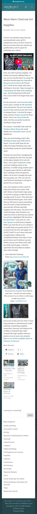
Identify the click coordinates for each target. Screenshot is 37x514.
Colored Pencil (9, 442)
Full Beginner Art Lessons (13, 452)
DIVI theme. (26, 506)
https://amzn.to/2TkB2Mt (19, 257)
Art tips (22, 30)
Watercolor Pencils (11, 491)
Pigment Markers (10, 472)
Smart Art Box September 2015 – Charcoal (9, 369)
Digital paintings (10, 449)
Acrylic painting (10, 426)
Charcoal (7, 439)
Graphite (7, 455)
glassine (22, 163)
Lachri (7, 30)
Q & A (6, 475)
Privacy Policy (18, 511)
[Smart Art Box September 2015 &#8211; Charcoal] (10, 363)
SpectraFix (10, 220)
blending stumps (10, 141)
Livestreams (8, 462)
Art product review (11, 429)
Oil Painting (8, 465)
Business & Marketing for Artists (16, 436)
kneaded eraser (19, 132)
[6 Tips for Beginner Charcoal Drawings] (24, 363)
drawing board (10, 91)
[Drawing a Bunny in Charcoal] (10, 385)
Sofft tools (24, 141)
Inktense (7, 459)
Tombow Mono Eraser (12, 129)
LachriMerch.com (21, 301)
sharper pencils (20, 115)
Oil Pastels (7, 469)
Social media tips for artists (14, 479)
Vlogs (6, 488)
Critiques (7, 446)
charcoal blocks (23, 117)
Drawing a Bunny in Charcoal (7, 391)
